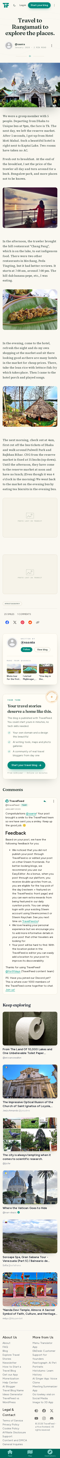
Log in (23, 5)
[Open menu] (51, 45)
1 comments (24, 614)
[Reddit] (30, 622)
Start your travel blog (24, 765)
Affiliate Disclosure (14, 1432)
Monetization (10, 1378)
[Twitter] (15, 622)
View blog (42, 649)
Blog (5, 1350)
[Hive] (36, 1410)
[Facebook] (7, 622)
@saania (31, 813)
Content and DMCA (14, 1440)
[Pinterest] (22, 622)
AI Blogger (8, 1386)
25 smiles (9, 614)
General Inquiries (12, 1444)
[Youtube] (36, 1418)
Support (7, 1436)
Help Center (10, 1382)
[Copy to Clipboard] (37, 622)
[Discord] (52, 1418)
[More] (54, 5)
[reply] (45, 801)
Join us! (10, 989)
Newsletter (9, 1362)
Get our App (10, 1374)
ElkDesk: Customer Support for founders (44, 1354)
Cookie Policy (10, 1428)
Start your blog (39, 5)
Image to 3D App (42, 1402)
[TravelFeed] (6, 5)
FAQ (5, 1346)
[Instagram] (44, 1418)
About (6, 1343)
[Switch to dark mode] (15, 5)
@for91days (13, 971)
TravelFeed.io (30, 921)
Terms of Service (12, 1420)
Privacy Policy (10, 1424)
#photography (12, 604)
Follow (26, 649)
